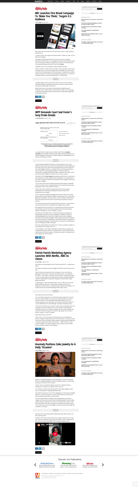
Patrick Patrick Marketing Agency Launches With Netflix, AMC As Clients (91, 23)
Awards (62, 1)
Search (78, 1)
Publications (50, 1)
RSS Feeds (64, 473)
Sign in (82, 1)
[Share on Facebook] (36, 97)
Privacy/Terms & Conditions (77, 473)
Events (56, 1)
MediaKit (51, 473)
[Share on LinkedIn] (40, 97)
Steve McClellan (40, 118)
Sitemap (68, 473)
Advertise (94, 1)
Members (68, 1)
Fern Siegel (39, 22)
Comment (38, 100)
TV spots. (61, 64)
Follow (100, 1)
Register (88, 1)
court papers (49, 176)
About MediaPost (44, 473)
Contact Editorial (57, 473)
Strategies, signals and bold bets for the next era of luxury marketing (92, 42)
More (74, 1)
